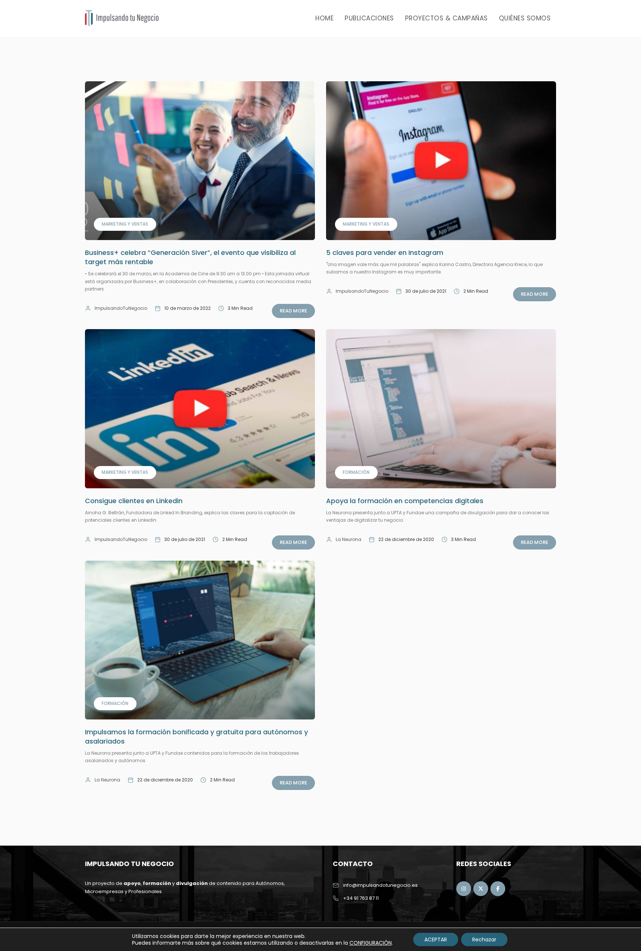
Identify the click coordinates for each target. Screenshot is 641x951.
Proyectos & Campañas (446, 18)
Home (324, 18)
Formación (356, 472)
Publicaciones (369, 18)
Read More (293, 310)
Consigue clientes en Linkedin (134, 500)
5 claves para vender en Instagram (384, 252)
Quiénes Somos (525, 18)
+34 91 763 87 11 (361, 898)
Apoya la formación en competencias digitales (404, 500)
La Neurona (348, 539)
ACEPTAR (435, 939)
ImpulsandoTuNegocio (121, 308)
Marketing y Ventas (125, 224)
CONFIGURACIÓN (370, 942)
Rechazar (484, 939)
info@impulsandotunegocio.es (380, 885)
